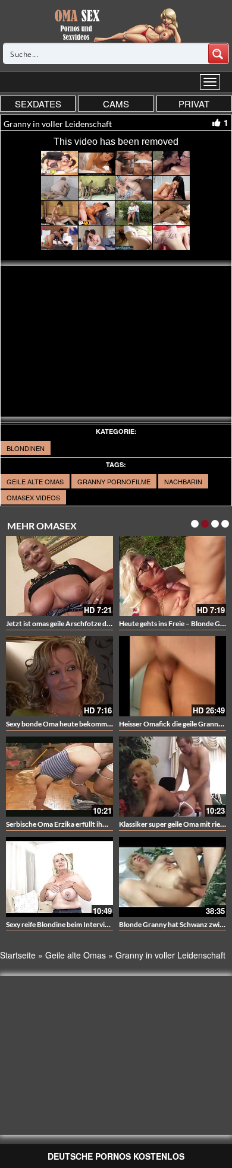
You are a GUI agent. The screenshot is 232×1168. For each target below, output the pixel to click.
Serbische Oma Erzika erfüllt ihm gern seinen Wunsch (89, 824)
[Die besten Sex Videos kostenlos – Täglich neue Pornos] (116, 25)
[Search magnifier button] (218, 53)
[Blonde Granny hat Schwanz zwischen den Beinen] (172, 877)
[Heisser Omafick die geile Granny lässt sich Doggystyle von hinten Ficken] (172, 676)
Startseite (18, 955)
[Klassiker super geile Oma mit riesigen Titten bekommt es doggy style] (172, 777)
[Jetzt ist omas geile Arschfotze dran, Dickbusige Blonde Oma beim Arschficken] (59, 576)
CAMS (116, 103)
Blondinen (26, 448)
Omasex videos (33, 497)
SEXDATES (38, 103)
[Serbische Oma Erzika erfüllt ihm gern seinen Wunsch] (59, 777)
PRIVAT (193, 103)
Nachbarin (183, 481)
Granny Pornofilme (114, 481)
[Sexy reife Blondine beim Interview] (59, 877)
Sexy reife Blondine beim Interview (60, 924)
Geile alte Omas (35, 481)
